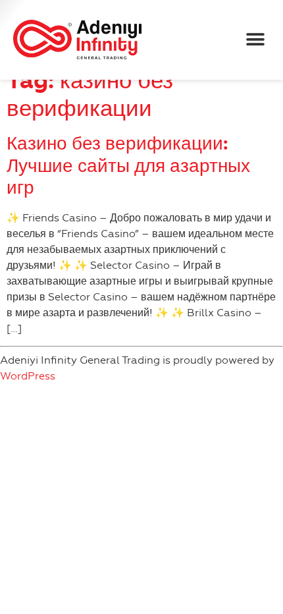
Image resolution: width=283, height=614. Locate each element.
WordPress (27, 376)
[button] (255, 40)
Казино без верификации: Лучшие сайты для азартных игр (128, 165)
